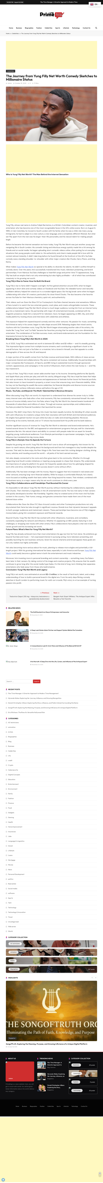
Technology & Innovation (17, 912)
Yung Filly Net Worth (25, 267)
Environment (12, 789)
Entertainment (13, 784)
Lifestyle (66, 28)
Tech (9, 903)
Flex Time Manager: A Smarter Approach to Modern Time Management (58, 2)
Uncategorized (13, 922)
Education (11, 779)
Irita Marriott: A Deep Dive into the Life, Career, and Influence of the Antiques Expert (58, 661)
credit (10, 760)
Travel (10, 917)
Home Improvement (15, 827)
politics (10, 879)
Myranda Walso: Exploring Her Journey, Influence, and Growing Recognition (34, 698)
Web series (12, 926)
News (10, 870)
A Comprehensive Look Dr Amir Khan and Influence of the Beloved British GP (55, 646)
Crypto (10, 765)
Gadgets (11, 813)
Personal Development (16, 874)
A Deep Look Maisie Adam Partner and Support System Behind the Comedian (56, 630)
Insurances (12, 832)
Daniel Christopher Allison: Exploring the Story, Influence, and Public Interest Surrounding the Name (43, 703)
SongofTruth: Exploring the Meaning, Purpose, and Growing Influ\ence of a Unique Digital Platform (43, 708)
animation (11, 727)
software (11, 893)
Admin (10, 83)
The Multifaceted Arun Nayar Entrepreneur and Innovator (49, 612)
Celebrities (48, 28)
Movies (10, 865)
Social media (12, 889)
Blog (9, 741)
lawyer (10, 846)
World (10, 931)
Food (10, 808)
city (9, 756)
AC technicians (13, 722)
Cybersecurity (13, 770)
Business (19, 28)
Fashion (39, 28)
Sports (57, 28)
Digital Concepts (14, 775)
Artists (10, 732)
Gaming (11, 817)
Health (10, 822)
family (10, 794)
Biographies (29, 28)
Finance (11, 803)
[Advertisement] (51, 55)
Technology (76, 28)
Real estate (12, 884)
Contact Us (86, 28)
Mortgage (11, 860)
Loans (10, 855)
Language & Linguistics (16, 841)
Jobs (9, 836)
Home (11, 28)
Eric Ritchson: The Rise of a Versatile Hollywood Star (26, 712)
